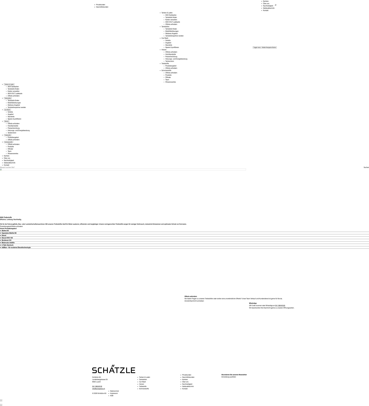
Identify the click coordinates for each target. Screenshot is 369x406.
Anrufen (187, 301)
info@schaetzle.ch (98, 389)
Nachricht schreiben (197, 301)
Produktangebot (5, 226)
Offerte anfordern (17, 226)
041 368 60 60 (280, 305)
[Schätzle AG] (113, 372)
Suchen (366, 167)
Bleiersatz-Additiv (8, 243)
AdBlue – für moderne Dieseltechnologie (16, 247)
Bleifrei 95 (5, 231)
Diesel (4, 235)
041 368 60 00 (97, 386)
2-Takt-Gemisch (7, 245)
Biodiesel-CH (6, 240)
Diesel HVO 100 (7, 238)
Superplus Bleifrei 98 (9, 233)
